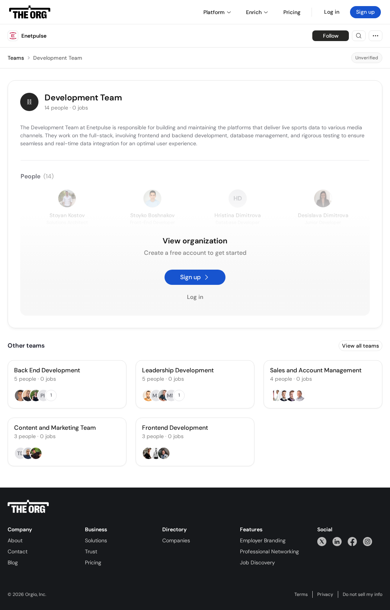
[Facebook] (352, 541)
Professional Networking (269, 551)
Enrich (254, 12)
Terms (301, 594)
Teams (16, 58)
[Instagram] (367, 541)
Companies (176, 540)
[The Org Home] (29, 12)
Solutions (96, 540)
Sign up (365, 11)
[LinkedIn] (337, 541)
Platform (214, 12)
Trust (91, 551)
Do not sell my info (362, 594)
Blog (13, 562)
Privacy (325, 594)
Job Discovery (257, 562)
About (15, 540)
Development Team (57, 57)
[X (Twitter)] (321, 541)
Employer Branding (263, 540)
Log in (331, 11)
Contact (17, 551)
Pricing (93, 562)
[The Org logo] (28, 506)
